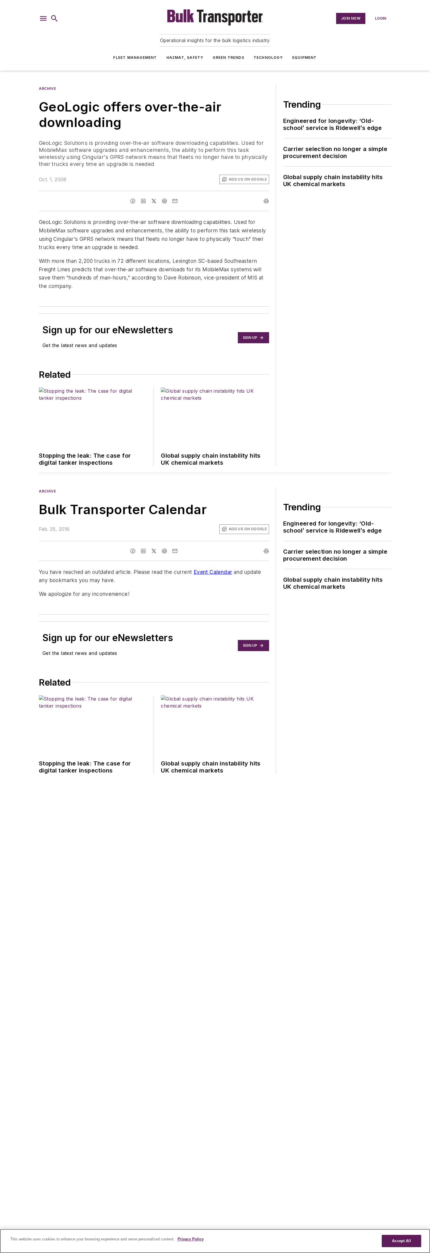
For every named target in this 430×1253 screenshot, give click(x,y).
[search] (54, 18)
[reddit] (164, 201)
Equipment (304, 57)
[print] (266, 201)
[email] (175, 201)
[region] (215, 1241)
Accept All (401, 1241)
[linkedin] (143, 201)
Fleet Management (135, 57)
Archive (47, 88)
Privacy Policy (191, 1239)
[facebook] (133, 201)
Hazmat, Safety (185, 57)
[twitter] (154, 201)
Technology (268, 57)
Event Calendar (213, 572)
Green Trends (228, 57)
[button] (43, 18)
